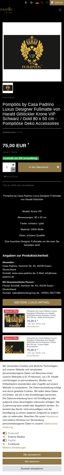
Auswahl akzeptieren (32, 468)
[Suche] (42, 2)
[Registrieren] (32, 2)
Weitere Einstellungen (14, 447)
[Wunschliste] (47, 2)
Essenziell (13, 433)
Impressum (52, 416)
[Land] (37, 2)
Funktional (13, 444)
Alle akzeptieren (32, 454)
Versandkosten (27, 185)
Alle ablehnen (32, 461)
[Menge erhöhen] (13, 164)
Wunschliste (12, 176)
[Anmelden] (26, 2)
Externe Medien (16, 436)
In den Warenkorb (38, 167)
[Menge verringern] (13, 169)
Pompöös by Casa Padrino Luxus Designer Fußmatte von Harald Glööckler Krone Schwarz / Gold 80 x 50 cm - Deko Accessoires (42, 314)
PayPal (12, 440)
